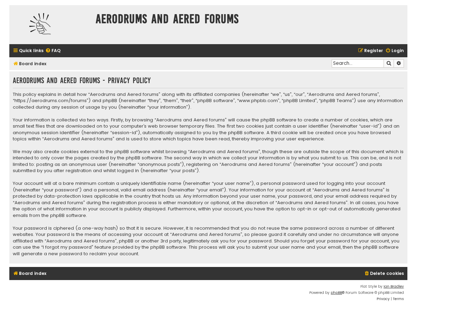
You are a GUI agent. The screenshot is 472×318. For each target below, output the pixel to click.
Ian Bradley (394, 286)
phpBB (336, 292)
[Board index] (51, 24)
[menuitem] (52, 51)
